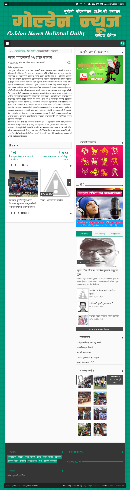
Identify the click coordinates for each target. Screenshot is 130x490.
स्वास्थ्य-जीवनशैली (50, 461)
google (85, 4)
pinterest (102, 4)
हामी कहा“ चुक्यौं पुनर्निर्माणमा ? (101, 303)
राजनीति (23, 461)
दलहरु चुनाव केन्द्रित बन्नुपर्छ (88, 357)
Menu (6, 4)
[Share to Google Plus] (88, 265)
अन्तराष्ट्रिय (12, 457)
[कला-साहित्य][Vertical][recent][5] (100, 234)
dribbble (97, 4)
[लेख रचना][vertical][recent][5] (84, 234)
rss (89, 4)
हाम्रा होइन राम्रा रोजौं (85, 362)
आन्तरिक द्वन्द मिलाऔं (85, 347)
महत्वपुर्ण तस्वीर (13, 461)
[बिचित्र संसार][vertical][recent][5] (115, 234)
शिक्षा (40, 461)
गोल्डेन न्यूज (10, 486)
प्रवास (39, 457)
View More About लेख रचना (99, 329)
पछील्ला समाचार (30, 62)
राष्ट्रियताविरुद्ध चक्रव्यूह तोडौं (89, 342)
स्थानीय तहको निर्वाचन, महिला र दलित (104, 316)
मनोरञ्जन (58, 457)
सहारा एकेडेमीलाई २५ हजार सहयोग (30, 57)
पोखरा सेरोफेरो (40, 62)
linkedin (93, 4)
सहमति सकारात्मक (84, 352)
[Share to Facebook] (80, 265)
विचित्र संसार (32, 461)
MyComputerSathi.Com (94, 486)
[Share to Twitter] (84, 265)
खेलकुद (20, 457)
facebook (81, 4)
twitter (77, 4)
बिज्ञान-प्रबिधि (48, 457)
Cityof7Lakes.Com (116, 486)
